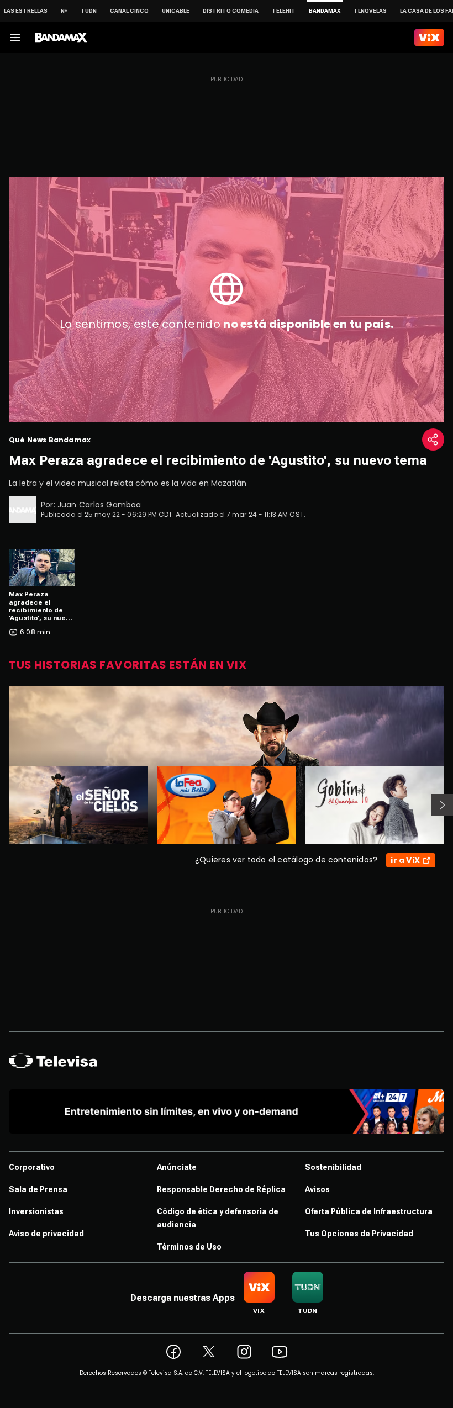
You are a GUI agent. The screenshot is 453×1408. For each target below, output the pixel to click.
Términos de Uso (189, 1246)
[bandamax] (61, 37)
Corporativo (32, 1167)
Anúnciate (177, 1167)
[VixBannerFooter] (226, 1111)
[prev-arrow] (2, 805)
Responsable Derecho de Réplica (221, 1189)
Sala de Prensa (38, 1189)
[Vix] (429, 37)
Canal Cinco (129, 11)
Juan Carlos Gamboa (99, 505)
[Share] (433, 439)
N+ (64, 11)
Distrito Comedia (231, 11)
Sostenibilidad (333, 1167)
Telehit (284, 11)
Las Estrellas (26, 11)
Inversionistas (36, 1211)
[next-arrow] (442, 805)
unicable (175, 11)
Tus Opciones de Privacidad (359, 1233)
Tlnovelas (370, 11)
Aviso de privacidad (46, 1233)
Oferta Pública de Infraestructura (369, 1211)
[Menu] (15, 37)
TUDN (89, 11)
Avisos (317, 1189)
